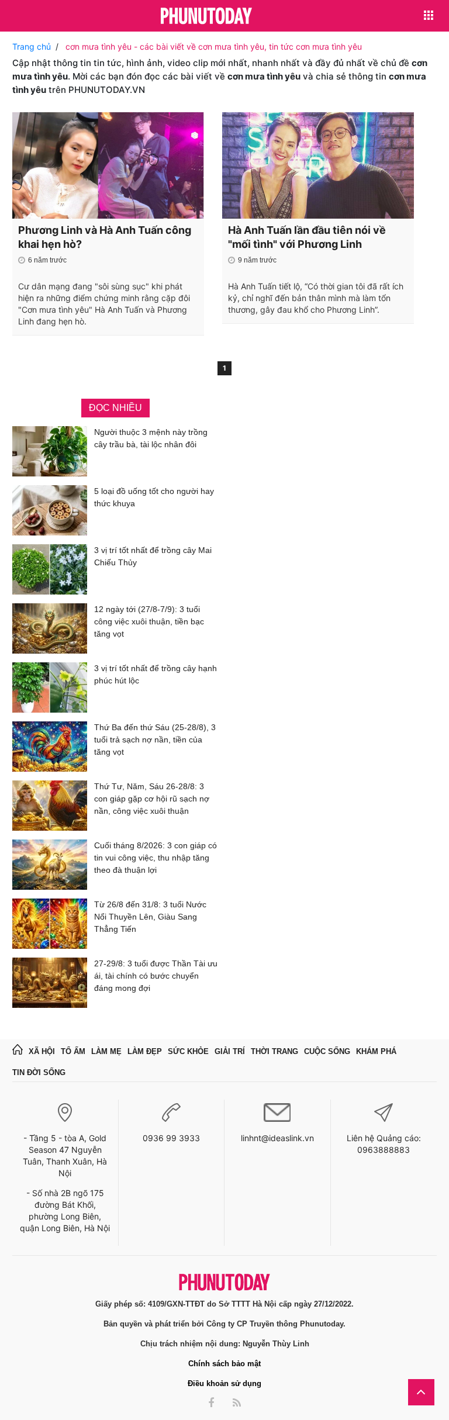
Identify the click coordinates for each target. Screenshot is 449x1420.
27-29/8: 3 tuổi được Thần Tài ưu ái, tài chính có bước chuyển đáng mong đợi (155, 976)
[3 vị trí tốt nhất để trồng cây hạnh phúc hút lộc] (49, 687)
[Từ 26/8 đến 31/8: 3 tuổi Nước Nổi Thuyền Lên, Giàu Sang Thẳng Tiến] (49, 924)
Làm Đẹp (144, 1051)
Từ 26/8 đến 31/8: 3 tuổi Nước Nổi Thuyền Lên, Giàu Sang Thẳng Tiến (150, 917)
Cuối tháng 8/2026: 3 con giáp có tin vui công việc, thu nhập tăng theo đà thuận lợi (155, 858)
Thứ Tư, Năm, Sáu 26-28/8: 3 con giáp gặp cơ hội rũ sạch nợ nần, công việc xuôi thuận (151, 799)
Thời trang (274, 1051)
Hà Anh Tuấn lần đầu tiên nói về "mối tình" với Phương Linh (307, 237)
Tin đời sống (38, 1072)
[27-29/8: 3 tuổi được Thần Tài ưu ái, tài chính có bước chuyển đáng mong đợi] (49, 983)
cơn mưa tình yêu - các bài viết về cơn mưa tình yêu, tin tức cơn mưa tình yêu (213, 46)
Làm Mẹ (106, 1051)
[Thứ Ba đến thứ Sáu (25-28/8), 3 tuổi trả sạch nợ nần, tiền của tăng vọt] (49, 746)
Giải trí (230, 1051)
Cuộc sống (327, 1051)
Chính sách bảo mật (224, 1363)
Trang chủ (31, 46)
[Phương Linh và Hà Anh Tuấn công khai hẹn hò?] (108, 165)
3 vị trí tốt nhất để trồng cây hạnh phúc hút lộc (155, 674)
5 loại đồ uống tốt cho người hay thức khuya (154, 497)
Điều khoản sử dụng (224, 1383)
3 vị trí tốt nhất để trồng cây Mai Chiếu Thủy (153, 556)
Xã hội (42, 1051)
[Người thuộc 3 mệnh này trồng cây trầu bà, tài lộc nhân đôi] (49, 451)
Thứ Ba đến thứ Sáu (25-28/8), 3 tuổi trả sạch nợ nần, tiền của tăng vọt (155, 739)
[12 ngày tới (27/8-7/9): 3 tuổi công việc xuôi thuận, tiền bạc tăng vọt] (49, 628)
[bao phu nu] (206, 16)
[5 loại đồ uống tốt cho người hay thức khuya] (49, 510)
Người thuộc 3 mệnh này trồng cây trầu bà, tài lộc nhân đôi (151, 438)
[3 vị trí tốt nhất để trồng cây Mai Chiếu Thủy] (49, 569)
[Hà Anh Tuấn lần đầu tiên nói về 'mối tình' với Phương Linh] (318, 165)
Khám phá (376, 1051)
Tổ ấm (73, 1051)
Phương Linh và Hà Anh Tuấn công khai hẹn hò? (104, 237)
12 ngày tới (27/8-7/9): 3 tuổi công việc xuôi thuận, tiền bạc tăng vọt (149, 621)
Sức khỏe (188, 1051)
